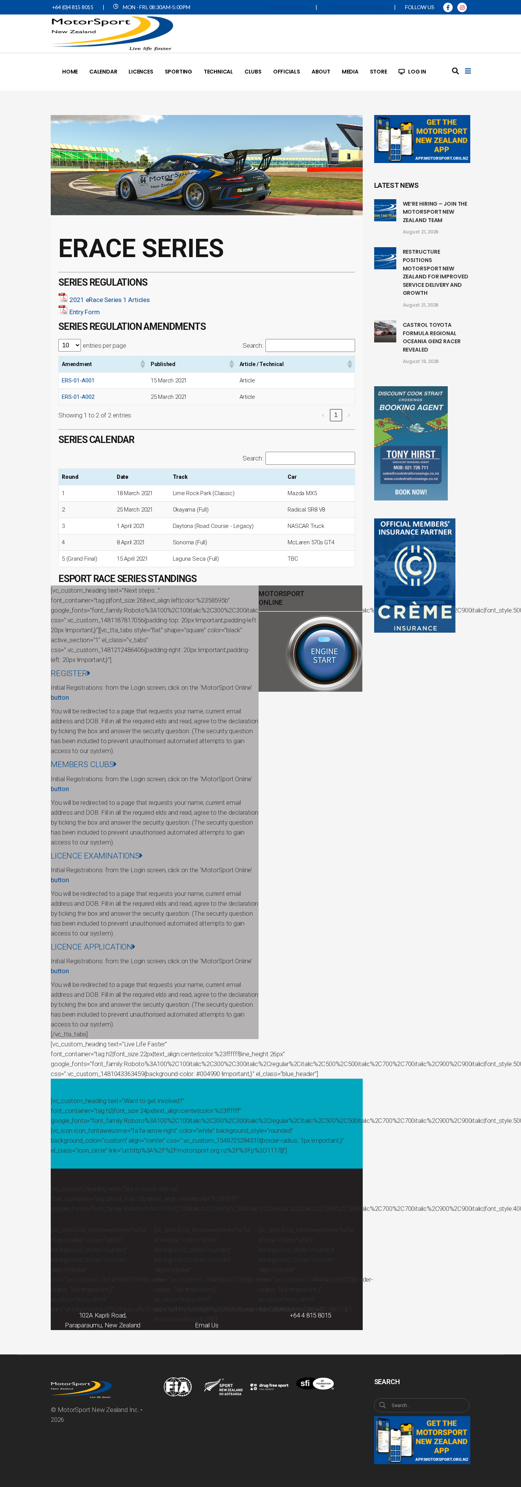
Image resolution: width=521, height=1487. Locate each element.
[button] (142, 364)
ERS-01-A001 (78, 380)
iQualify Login (286, 7)
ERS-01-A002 (78, 396)
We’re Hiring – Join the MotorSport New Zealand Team (435, 212)
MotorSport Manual (355, 7)
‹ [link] (323, 415)
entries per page (104, 345)
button (60, 697)
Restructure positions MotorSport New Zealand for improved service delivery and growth (435, 272)
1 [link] (336, 415)
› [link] (349, 415)
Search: (253, 345)
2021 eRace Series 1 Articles (109, 300)
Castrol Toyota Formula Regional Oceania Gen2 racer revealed (432, 337)
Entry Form (84, 312)
